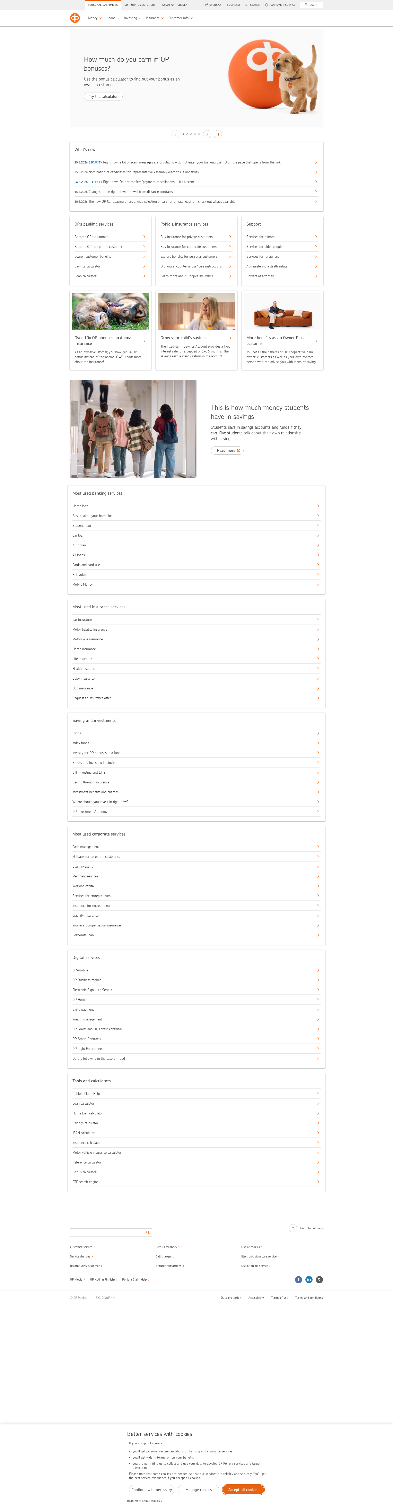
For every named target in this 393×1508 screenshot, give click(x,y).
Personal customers (103, 4)
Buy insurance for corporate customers (188, 247)
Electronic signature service (259, 1256)
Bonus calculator (84, 1172)
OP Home (79, 1000)
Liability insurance (85, 915)
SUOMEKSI (233, 4)
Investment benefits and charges (95, 792)
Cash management (85, 847)
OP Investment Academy (89, 812)
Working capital (83, 886)
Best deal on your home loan (93, 516)
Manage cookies (198, 1489)
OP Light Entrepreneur (88, 1049)
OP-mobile (80, 970)
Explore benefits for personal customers (188, 256)
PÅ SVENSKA (213, 4)
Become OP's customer (85, 1266)
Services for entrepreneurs (91, 896)
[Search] (148, 1232)
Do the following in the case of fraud (98, 1058)
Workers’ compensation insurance (96, 925)
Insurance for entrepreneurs (92, 906)
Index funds (80, 743)
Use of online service (254, 1266)
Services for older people (264, 247)
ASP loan (79, 545)
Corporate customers (140, 4)
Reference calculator (86, 1162)
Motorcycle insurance (87, 639)
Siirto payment (83, 1009)
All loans (78, 555)
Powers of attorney (260, 276)
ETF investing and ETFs (89, 772)
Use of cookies (250, 1247)
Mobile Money (82, 584)
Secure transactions (169, 1266)
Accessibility (256, 1298)
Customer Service (282, 4)
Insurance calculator (86, 1143)
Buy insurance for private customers (186, 237)
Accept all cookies (243, 1489)
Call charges (164, 1256)
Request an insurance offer (91, 698)
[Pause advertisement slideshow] (218, 134)
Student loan (81, 526)
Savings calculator (87, 266)
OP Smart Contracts (86, 1039)
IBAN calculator (83, 1133)
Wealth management (87, 1019)
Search (255, 4)
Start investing (82, 866)
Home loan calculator (87, 1113)
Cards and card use (86, 565)
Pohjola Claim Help (86, 1094)
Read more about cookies (143, 1501)
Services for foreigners (262, 256)
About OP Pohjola (174, 4)
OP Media (76, 1279)
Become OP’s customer (91, 237)
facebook (298, 1279)
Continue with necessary (151, 1489)
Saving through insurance (90, 782)
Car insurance (82, 620)
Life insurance (82, 659)
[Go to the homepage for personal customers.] (75, 18)
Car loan (78, 535)
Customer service (81, 1247)
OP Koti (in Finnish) (102, 1279)
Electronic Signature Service (92, 990)
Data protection (231, 1298)
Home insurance (84, 649)
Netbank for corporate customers (96, 857)
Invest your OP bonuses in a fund (96, 753)
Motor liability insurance (89, 629)
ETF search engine (85, 1182)
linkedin (309, 1279)
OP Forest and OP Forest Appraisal (97, 1029)
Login (313, 4)
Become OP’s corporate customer (98, 247)
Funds (76, 733)
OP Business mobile (86, 980)
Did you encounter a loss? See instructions (191, 266)
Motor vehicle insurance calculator (96, 1152)
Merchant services (85, 876)
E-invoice (79, 575)
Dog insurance (82, 688)
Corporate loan (83, 935)
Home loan (80, 506)
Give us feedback (166, 1247)
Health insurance (84, 669)
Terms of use (279, 1298)
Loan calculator (85, 276)
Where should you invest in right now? (100, 802)
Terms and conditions (309, 1298)
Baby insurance (83, 678)
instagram (319, 1279)
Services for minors (260, 237)
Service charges (80, 1256)
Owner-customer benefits (93, 256)
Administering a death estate (266, 266)
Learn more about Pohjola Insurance (186, 276)
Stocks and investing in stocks (93, 763)
